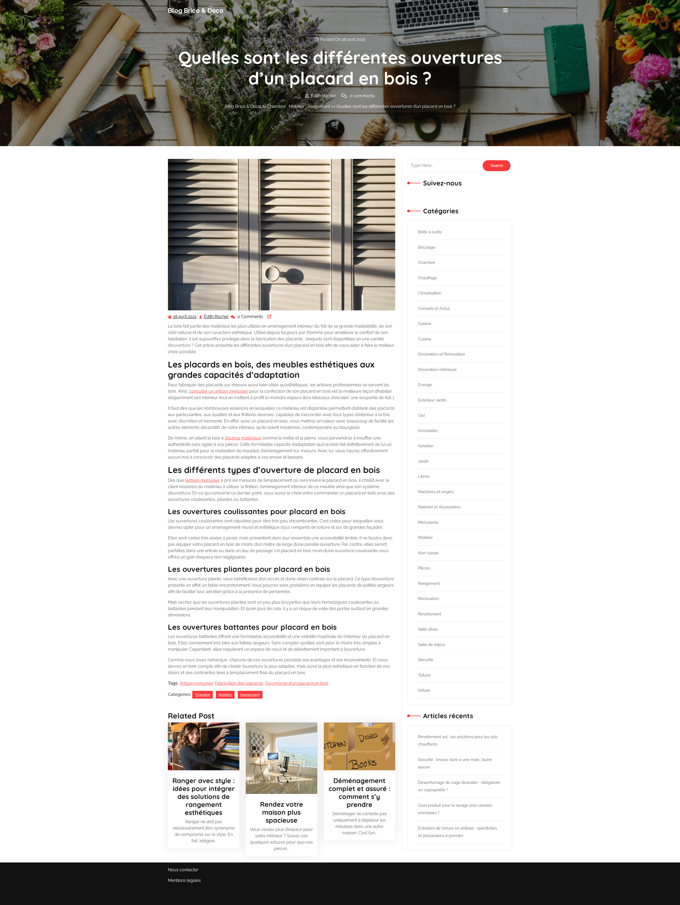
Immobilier (428, 430)
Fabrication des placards (239, 683)
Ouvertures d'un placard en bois (296, 683)
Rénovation (428, 598)
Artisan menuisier (196, 683)
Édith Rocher (216, 317)
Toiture (424, 675)
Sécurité (425, 659)
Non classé (428, 553)
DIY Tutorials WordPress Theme (199, 897)
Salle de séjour (431, 644)
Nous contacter (183, 869)
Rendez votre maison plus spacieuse (281, 812)
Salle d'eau (428, 629)
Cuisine (424, 323)
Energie (425, 384)
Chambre (276, 106)
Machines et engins (436, 491)
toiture (424, 690)
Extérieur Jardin (432, 400)
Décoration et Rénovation (441, 354)
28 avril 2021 (185, 317)
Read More (201, 746)
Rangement (319, 106)
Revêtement (429, 614)
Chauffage (427, 278)
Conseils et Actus (434, 308)
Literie (424, 476)
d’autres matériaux (243, 438)
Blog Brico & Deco (195, 10)
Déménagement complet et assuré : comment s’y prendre (359, 792)
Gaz (421, 415)
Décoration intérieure (437, 369)
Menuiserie (428, 522)
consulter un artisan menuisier (218, 391)
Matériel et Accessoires (439, 507)
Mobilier (296, 106)
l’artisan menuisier (202, 480)
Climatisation (429, 293)
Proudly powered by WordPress (480, 897)
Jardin (423, 461)
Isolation (426, 445)
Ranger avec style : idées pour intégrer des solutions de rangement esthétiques (203, 796)
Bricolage (426, 247)
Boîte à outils (430, 232)
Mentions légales (184, 880)
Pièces (424, 568)
